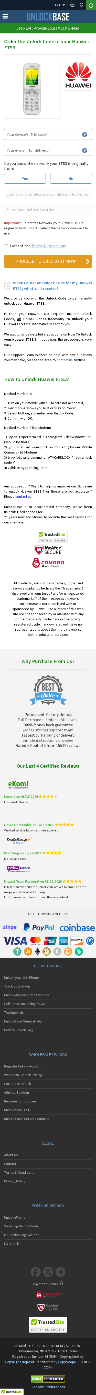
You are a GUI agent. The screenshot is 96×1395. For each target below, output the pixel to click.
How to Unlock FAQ (18, 1030)
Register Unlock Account (23, 1066)
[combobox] (47, 194)
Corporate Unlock (17, 1083)
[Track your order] (81, 5)
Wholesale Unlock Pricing (23, 1075)
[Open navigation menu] (5, 17)
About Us (11, 1155)
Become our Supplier (20, 1101)
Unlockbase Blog (17, 1110)
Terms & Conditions (48, 246)
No (70, 179)
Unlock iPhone (15, 1217)
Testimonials (14, 1012)
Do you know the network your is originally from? (46, 166)
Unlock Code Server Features (26, 1118)
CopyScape (67, 1362)
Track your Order (17, 986)
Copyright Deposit (19, 1362)
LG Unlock (11, 1243)
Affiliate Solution (16, 1092)
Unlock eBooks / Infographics (26, 995)
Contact (10, 1163)
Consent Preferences (48, 1387)
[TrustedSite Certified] (52, 536)
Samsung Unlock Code (21, 1226)
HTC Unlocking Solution (21, 1235)
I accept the (38, 246)
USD (57, 5)
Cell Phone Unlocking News (24, 1004)
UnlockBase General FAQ (23, 1021)
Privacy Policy (14, 1181)
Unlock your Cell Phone (21, 977)
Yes (25, 179)
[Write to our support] (72, 5)
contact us (65, 360)
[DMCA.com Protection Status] (48, 1379)
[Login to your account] (91, 5)
